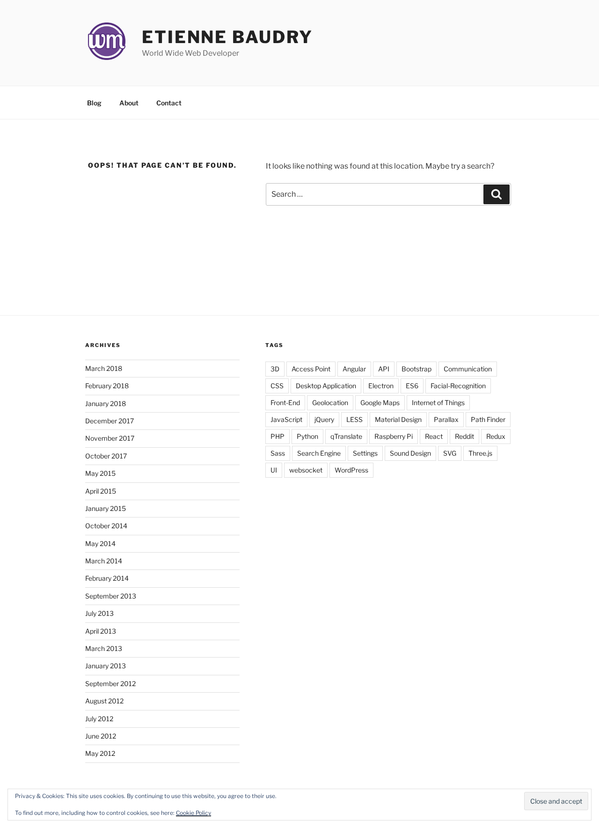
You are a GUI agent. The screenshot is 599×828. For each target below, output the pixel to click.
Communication (468, 369)
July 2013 (99, 613)
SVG (449, 453)
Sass (277, 453)
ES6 (412, 386)
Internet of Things (438, 403)
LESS (354, 419)
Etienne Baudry (227, 37)
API (383, 369)
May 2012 (100, 753)
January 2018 (105, 403)
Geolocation (330, 403)
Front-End (285, 403)
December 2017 (109, 421)
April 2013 (100, 631)
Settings (365, 453)
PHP (277, 436)
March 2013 (103, 648)
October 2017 (106, 456)
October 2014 (106, 526)
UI (273, 470)
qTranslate (346, 436)
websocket (305, 470)
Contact (169, 103)
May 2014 (100, 543)
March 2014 (103, 561)
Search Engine (319, 453)
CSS (277, 386)
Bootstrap (416, 369)
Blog (94, 103)
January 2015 (105, 508)
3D (274, 369)
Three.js (480, 453)
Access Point (311, 369)
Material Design (398, 419)
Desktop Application (326, 386)
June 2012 (100, 736)
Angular (354, 369)
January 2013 (105, 666)
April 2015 (100, 491)
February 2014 (107, 578)
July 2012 (99, 719)
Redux (495, 436)
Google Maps (380, 403)
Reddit (464, 436)
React (434, 436)
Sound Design (410, 453)
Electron (381, 386)
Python (307, 436)
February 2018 (107, 386)
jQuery (324, 419)
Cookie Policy (193, 812)
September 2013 (110, 596)
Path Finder (488, 419)
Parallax (446, 419)
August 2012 (104, 701)
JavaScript (286, 419)
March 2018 (103, 368)
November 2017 (109, 438)
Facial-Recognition (458, 386)
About (129, 103)
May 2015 (100, 473)
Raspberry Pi (393, 436)
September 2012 (110, 684)
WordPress (351, 470)
